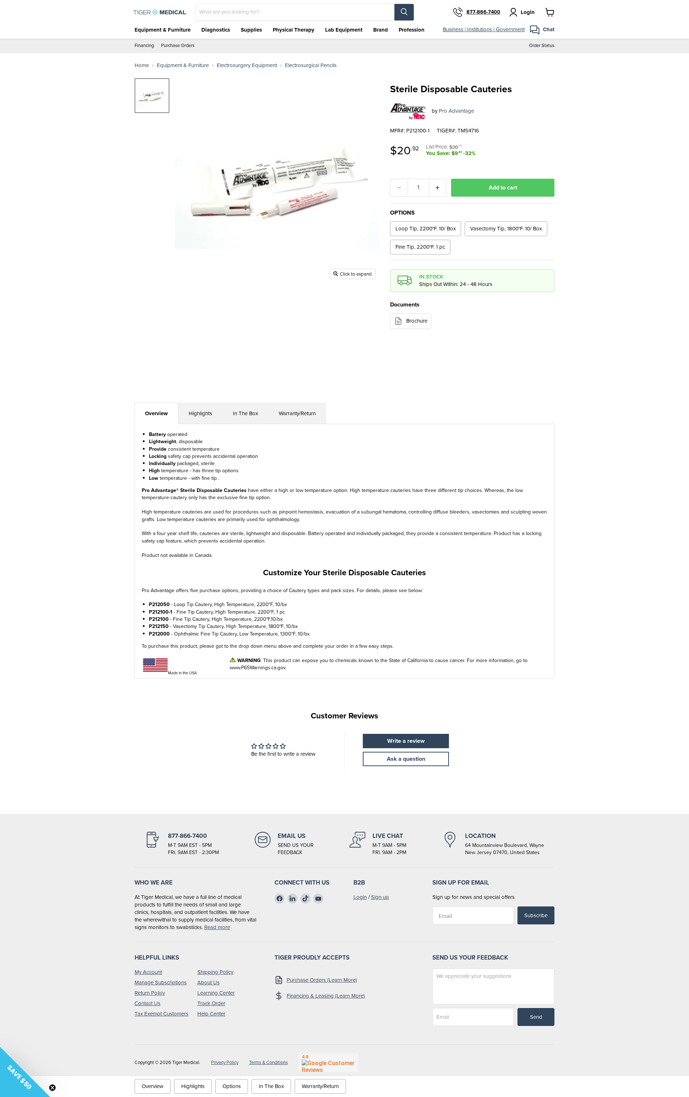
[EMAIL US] (284, 844)
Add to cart (503, 187)
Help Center (211, 1014)
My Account (148, 972)
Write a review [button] (406, 741)
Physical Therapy (293, 30)
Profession (412, 30)
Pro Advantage (456, 111)
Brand (380, 30)
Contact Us (147, 1003)
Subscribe (536, 915)
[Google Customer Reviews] (328, 1062)
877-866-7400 (483, 12)
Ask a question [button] (406, 759)
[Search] (404, 12)
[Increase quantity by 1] (438, 188)
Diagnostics (215, 30)
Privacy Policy (224, 1062)
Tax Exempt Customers (161, 1014)
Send (536, 1017)
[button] (25, 1072)
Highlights (200, 413)
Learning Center (216, 993)
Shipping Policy (215, 972)
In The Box (245, 413)
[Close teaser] (52, 1087)
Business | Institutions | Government (484, 29)
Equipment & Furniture (163, 30)
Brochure (416, 321)
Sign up (380, 897)
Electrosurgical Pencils (311, 65)
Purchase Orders (177, 45)
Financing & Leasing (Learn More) (326, 996)
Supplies (251, 30)
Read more (217, 927)
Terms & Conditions (268, 1062)
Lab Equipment (343, 30)
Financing (144, 45)
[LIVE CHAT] (378, 844)
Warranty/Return (297, 413)
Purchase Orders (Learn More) (322, 980)
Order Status (541, 45)
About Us (208, 982)
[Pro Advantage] (408, 111)
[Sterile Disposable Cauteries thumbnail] (152, 95)
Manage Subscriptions (161, 982)
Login (360, 897)
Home (142, 65)
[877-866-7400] (182, 844)
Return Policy (150, 993)
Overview (156, 413)
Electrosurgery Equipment (247, 65)
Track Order (211, 1003)
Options (231, 1086)
